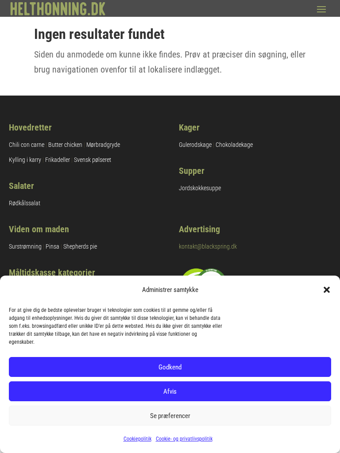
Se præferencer (170, 416)
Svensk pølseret (92, 159)
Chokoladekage (234, 144)
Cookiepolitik (137, 439)
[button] (326, 289)
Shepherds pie (80, 246)
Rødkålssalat (24, 203)
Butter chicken (65, 144)
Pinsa (52, 246)
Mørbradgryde (103, 144)
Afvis (170, 391)
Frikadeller (57, 159)
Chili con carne (26, 144)
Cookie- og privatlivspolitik (184, 439)
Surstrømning (25, 246)
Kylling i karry (25, 159)
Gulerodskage (195, 144)
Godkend (170, 367)
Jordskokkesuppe (200, 188)
